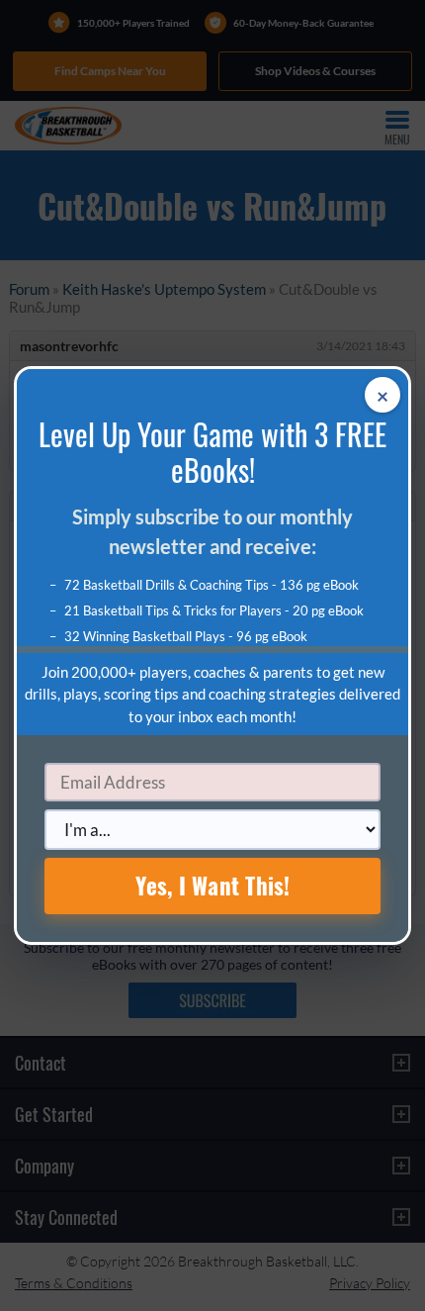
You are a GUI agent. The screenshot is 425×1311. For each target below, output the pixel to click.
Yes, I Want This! (213, 885)
